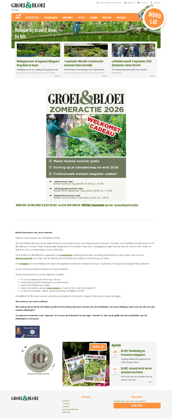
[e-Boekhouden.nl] (27, 331)
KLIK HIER (66, 205)
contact (66, 403)
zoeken (65, 406)
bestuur (66, 401)
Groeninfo (68, 17)
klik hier (137, 405)
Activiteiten (32, 17)
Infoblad (24, 264)
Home (17, 17)
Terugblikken (50, 17)
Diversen (121, 17)
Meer (57, 76)
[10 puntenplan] (38, 358)
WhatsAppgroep (24, 258)
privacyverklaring (70, 409)
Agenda (93, 17)
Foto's (81, 17)
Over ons (107, 17)
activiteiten (66, 255)
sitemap (66, 412)
